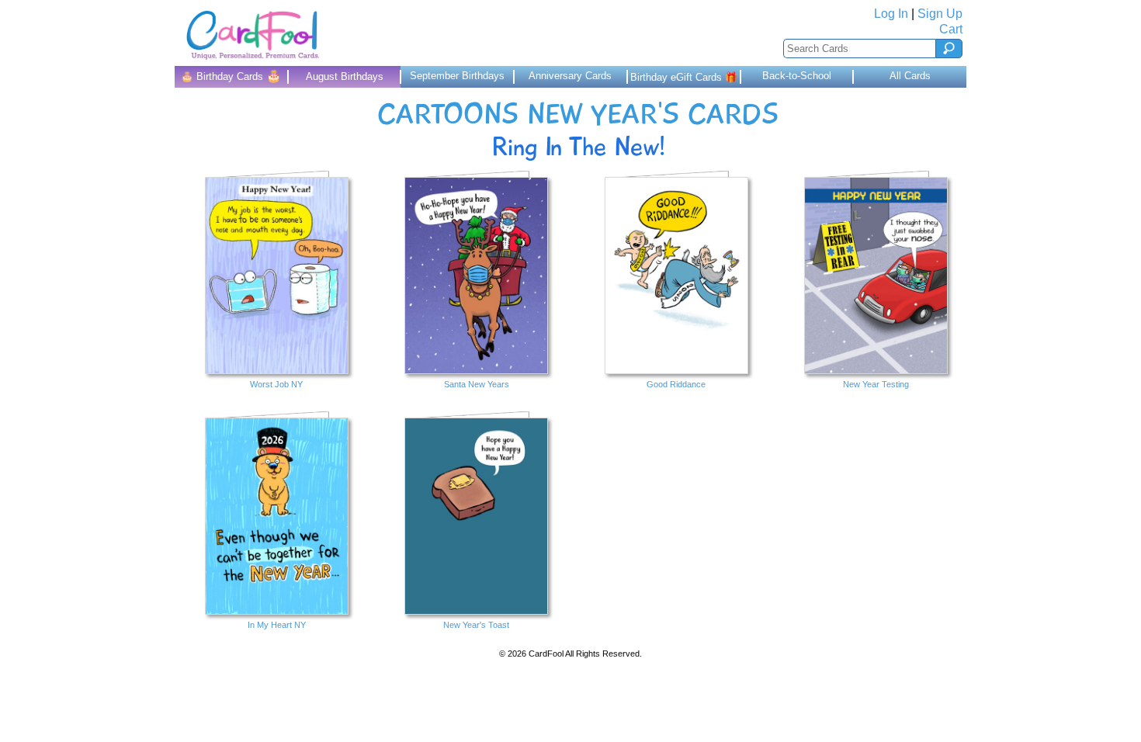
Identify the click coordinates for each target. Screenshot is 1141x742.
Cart (950, 29)
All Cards (910, 75)
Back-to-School (796, 75)
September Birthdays (457, 75)
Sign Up (939, 13)
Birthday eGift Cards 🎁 (683, 77)
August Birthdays (344, 76)
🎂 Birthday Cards (231, 75)
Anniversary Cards (570, 75)
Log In (891, 13)
